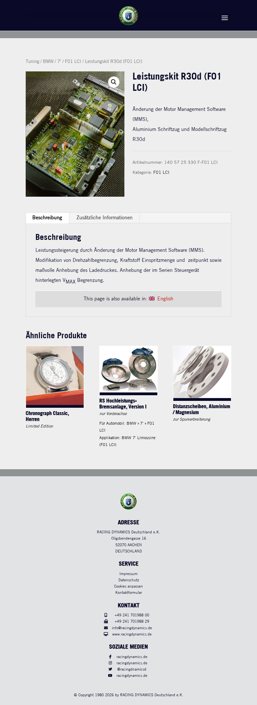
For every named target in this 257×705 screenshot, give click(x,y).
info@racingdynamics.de (132, 628)
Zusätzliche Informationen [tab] (104, 217)
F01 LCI (73, 61)
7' (59, 61)
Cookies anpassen (128, 586)
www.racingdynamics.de (132, 634)
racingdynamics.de (132, 657)
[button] (113, 82)
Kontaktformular (128, 593)
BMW (48, 61)
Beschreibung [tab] (47, 217)
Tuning (32, 61)
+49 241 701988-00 (132, 615)
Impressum (128, 574)
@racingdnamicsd (131, 669)
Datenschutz (128, 580)
